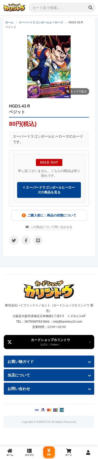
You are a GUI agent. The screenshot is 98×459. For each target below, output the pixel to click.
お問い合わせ (19, 388)
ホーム (9, 22)
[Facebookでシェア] (26, 240)
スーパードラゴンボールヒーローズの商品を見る (50, 190)
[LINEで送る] (38, 240)
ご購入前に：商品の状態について (51, 215)
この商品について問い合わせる (51, 227)
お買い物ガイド (21, 361)
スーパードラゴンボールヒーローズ (41, 22)
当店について (19, 375)
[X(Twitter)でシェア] (14, 240)
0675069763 (33, 321)
